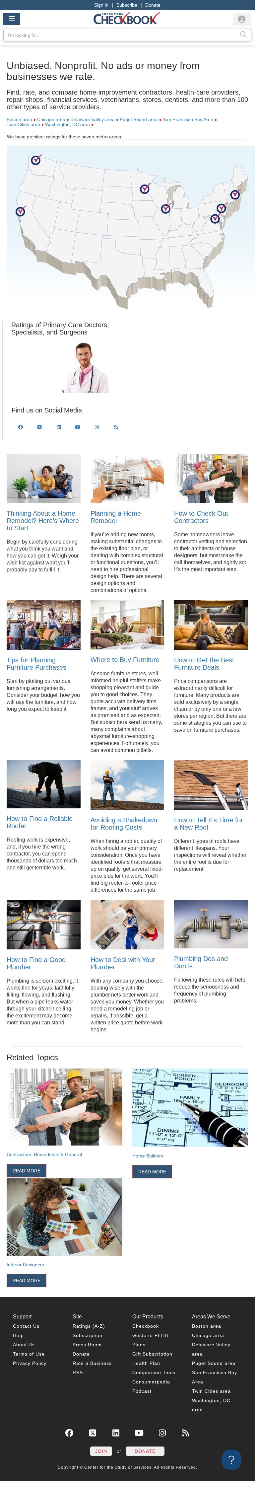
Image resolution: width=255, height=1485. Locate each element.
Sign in (101, 5)
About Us (24, 1344)
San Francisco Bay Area (188, 119)
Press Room (87, 1344)
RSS (78, 1372)
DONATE (145, 1451)
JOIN (101, 1451)
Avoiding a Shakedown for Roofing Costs (124, 823)
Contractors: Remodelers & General (44, 1154)
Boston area (19, 119)
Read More (26, 1170)
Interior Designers (25, 1264)
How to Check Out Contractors (201, 517)
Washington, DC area (67, 124)
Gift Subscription (152, 1354)
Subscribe (126, 5)
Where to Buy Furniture (125, 659)
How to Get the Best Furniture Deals (204, 663)
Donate (152, 5)
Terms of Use (29, 1354)
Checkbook (145, 1326)
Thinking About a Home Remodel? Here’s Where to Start (43, 521)
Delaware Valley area (92, 119)
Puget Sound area (139, 119)
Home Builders (147, 1155)
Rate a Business (92, 1363)
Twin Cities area (23, 124)
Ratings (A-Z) (89, 1326)
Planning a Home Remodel (116, 517)
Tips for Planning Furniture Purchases (36, 663)
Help (18, 1335)
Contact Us (26, 1326)
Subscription (87, 1335)
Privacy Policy (29, 1363)
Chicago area (51, 119)
